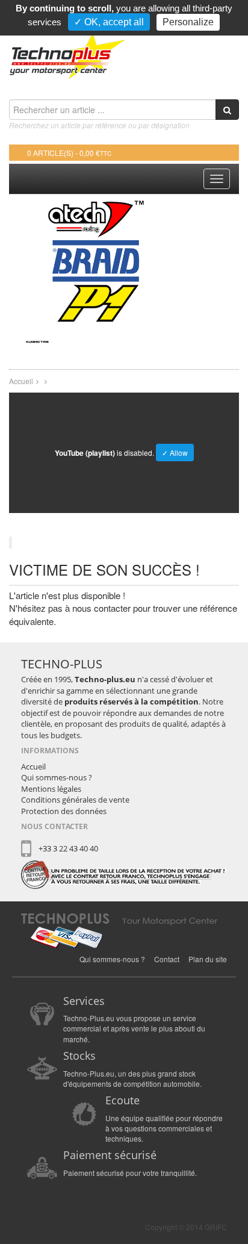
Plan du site (207, 941)
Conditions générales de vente (75, 781)
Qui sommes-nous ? (56, 759)
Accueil (21, 363)
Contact (166, 941)
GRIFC (216, 1209)
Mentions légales (51, 770)
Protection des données (64, 793)
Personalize (188, 22)
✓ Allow (175, 434)
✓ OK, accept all (109, 22)
